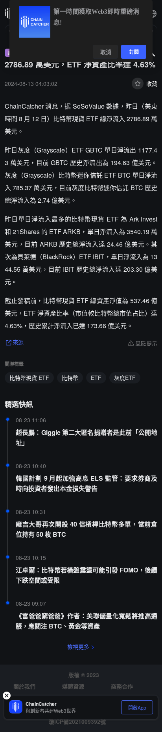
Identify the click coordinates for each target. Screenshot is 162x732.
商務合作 (122, 686)
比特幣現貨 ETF (29, 377)
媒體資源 (73, 686)
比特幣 (70, 377)
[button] (152, 14)
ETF (96, 377)
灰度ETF (125, 377)
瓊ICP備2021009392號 (77, 721)
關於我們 (24, 686)
